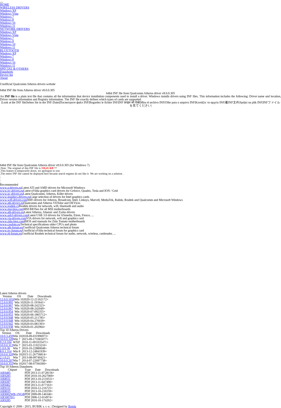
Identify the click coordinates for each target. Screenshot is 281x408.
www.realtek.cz (9, 206)
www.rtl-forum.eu (11, 233)
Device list (6, 74)
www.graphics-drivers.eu (15, 196)
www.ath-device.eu (12, 203)
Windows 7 (7, 16)
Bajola (72, 406)
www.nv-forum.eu (11, 230)
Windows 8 (7, 19)
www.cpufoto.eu (10, 224)
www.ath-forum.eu (11, 227)
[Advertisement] (114, 134)
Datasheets (6, 71)
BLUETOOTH (9, 50)
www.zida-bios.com (12, 221)
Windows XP (8, 10)
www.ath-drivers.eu (12, 212)
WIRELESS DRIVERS (14, 7)
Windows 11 (7, 26)
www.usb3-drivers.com (14, 215)
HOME (4, 4)
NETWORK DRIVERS (15, 29)
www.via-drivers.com (13, 218)
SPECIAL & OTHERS (14, 68)
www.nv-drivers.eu (11, 190)
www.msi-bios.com (12, 209)
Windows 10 (7, 22)
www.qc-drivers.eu (11, 193)
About (4, 78)
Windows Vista (9, 13)
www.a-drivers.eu (11, 187)
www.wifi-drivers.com (13, 200)
